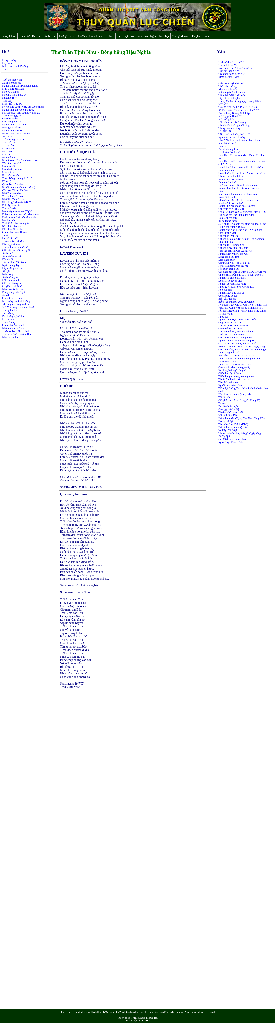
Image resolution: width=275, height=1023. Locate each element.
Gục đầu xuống (10, 118)
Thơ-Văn (81, 36)
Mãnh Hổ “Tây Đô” (12, 103)
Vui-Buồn (136, 36)
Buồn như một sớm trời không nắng (21, 214)
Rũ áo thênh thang (228, 221)
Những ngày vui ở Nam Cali (233, 253)
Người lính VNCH (12, 130)
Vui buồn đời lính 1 (228, 355)
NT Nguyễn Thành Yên (230, 116)
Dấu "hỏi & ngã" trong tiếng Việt (236, 68)
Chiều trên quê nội (12, 298)
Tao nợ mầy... (9, 313)
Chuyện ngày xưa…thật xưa (233, 247)
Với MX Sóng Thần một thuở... (19, 307)
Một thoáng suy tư (12, 169)
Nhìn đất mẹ (8, 157)
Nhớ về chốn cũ (10, 91)
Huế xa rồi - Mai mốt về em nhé (19, 217)
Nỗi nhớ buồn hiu (11, 226)
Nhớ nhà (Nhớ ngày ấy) (14, 94)
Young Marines (181, 36)
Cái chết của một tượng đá (16, 250)
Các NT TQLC (226, 131)
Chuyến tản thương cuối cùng (234, 125)
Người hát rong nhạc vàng (232, 283)
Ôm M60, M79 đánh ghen (232, 439)
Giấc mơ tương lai (12, 283)
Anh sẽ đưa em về (11, 256)
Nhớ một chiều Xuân (13, 328)
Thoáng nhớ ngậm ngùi (230, 412)
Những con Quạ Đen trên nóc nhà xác (238, 200)
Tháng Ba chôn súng (229, 128)
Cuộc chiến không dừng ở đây (234, 367)
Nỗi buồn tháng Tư (228, 268)
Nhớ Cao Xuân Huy (12, 289)
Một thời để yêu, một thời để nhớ (235, 331)
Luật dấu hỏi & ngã (228, 71)
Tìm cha (222, 146)
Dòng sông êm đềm (228, 256)
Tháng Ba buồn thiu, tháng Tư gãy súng (239, 433)
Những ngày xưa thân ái (231, 292)
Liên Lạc (164, 36)
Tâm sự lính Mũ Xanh (14, 262)
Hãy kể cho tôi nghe (229, 98)
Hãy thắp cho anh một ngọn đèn (235, 394)
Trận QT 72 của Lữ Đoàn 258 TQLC (238, 107)
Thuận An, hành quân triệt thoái (235, 379)
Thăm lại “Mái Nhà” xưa (231, 95)
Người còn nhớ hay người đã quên (236, 340)
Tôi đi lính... (225, 397)
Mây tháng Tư (9, 274)
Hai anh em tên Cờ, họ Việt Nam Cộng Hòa (241, 418)
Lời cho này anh (10, 280)
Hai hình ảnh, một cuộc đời (232, 427)
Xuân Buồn (8, 253)
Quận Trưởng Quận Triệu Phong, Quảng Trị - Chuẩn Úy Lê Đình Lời (242, 174)
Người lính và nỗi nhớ (14, 124)
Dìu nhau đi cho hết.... (14, 229)
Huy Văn (7, 63)
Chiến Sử (24, 36)
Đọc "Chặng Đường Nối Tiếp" (234, 113)
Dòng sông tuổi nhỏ (228, 352)
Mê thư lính (8, 220)
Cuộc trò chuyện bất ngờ (231, 83)
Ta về (5, 235)
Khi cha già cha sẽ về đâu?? (16, 202)
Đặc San (37, 36)
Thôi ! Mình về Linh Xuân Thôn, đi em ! (240, 140)
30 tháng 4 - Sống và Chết (16, 304)
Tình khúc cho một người (15, 223)
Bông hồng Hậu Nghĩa (14, 292)
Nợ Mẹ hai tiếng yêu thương (233, 265)
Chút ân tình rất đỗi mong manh (235, 337)
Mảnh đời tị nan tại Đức (231, 203)
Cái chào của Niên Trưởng (232, 122)
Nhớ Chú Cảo (225, 241)
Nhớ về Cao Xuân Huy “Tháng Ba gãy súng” (242, 346)
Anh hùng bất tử (227, 182)
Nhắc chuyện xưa (227, 89)
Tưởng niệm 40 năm (13, 241)
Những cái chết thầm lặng (232, 277)
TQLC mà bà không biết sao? (234, 134)
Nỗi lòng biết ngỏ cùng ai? (232, 370)
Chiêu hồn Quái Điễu (229, 373)
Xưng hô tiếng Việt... (229, 77)
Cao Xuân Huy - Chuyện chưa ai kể (237, 343)
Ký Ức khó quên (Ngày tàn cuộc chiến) (23, 106)
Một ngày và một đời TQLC (17, 211)
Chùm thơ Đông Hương (14, 232)
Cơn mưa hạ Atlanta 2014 (231, 209)
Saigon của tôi (9, 97)
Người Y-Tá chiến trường (231, 137)
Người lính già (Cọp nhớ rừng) (18, 109)
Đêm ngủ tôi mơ (11, 244)
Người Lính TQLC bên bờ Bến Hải (237, 319)
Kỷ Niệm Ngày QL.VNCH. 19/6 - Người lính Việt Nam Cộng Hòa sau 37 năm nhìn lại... (242, 306)
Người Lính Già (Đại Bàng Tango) (20, 85)
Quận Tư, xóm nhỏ (12, 184)
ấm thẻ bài (9, 142)
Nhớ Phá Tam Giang (13, 199)
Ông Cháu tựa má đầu (230, 322)
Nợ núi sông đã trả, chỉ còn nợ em (20, 160)
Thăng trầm (8, 145)
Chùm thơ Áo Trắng (13, 325)
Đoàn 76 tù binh (227, 197)
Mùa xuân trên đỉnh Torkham (233, 325)
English (196, 36)
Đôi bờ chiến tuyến (228, 406)
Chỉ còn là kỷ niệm (228, 235)
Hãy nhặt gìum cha (12, 268)
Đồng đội (7, 181)
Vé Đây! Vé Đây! (227, 430)
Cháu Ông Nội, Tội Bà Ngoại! (234, 262)
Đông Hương (9, 60)
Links (206, 36)
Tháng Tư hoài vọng (13, 196)
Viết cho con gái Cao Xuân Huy (235, 250)
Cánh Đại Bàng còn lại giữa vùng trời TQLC (242, 212)
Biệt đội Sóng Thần (228, 149)
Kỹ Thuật (122, 36)
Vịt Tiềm (7, 136)
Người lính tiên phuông (230, 179)
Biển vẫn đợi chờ (227, 298)
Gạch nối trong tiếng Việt (231, 74)
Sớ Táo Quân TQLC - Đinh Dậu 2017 (238, 110)
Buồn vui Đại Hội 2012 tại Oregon (236, 301)
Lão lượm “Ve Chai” (229, 152)
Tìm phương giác (11, 115)
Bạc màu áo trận (10, 175)
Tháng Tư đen (9, 310)
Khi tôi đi (7, 151)
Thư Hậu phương (227, 86)
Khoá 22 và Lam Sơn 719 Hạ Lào (236, 286)
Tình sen (6, 100)
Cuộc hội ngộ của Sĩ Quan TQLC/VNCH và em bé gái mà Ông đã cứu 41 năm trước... (242, 273)
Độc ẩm (6, 154)
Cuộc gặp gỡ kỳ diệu (229, 409)
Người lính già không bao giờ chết (236, 206)
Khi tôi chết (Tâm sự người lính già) (21, 112)
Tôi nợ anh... (9, 322)
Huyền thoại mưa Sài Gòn (16, 133)
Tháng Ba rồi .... (11, 208)
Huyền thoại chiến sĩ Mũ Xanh (234, 364)
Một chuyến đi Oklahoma (232, 92)
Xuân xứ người (10, 277)
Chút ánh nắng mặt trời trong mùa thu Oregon (242, 349)
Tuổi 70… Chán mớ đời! (231, 334)
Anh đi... (7, 295)
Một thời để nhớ (226, 143)
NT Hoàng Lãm (226, 119)
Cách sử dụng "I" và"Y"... (232, 62)
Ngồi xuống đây (10, 265)
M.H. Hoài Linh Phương (15, 66)
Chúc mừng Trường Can (231, 244)
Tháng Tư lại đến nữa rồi (15, 247)
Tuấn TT (7, 69)
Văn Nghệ (150, 36)
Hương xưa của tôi (12, 127)
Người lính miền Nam (230, 385)
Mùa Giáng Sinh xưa (13, 88)
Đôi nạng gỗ (8, 319)
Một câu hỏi (8, 166)
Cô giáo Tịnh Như (12, 286)
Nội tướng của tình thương (16, 301)
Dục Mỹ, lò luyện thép (230, 280)
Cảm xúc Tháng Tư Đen (15, 190)
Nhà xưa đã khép (11, 337)
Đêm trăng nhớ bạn (12, 121)
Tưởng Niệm (66, 36)
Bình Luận (95, 36)
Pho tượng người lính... (14, 316)
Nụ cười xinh (225, 289)
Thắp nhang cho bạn (13, 139)
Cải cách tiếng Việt (228, 65)
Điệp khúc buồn (226, 259)
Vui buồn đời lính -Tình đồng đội (236, 215)
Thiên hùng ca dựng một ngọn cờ (236, 376)
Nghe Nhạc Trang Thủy (231, 442)
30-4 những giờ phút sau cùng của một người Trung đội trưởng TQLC (242, 225)
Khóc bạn (223, 316)
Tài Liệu (109, 36)
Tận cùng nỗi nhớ (11, 163)
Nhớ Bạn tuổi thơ (11, 193)
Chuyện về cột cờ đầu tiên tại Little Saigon (241, 238)
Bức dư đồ (7, 259)
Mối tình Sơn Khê (227, 415)
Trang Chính (8, 36)
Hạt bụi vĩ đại (225, 421)
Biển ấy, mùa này (11, 205)
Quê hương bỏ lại (227, 295)
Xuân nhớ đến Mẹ (11, 82)
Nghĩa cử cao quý (227, 218)
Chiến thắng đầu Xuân (230, 328)
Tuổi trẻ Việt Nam (12, 79)
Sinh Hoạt (50, 36)
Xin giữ (6, 271)
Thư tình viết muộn (228, 382)
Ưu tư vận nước (10, 238)
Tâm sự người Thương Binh (17, 334)
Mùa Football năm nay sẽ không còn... (238, 194)
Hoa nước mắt (9, 148)
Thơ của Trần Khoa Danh (15, 331)
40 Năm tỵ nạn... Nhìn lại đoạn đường (238, 185)
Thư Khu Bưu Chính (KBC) (233, 424)
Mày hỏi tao (8, 172)
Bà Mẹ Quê (224, 436)
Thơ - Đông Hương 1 (13, 178)
